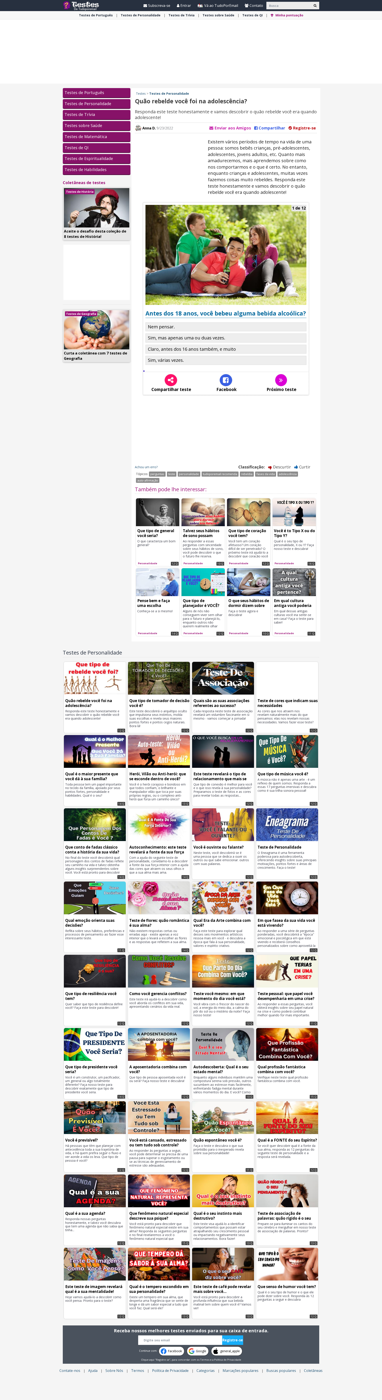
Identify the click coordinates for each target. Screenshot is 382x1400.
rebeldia (246, 474)
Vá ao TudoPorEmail (220, 5)
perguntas (157, 474)
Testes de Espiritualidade (89, 158)
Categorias (206, 1370)
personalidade (189, 474)
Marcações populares (240, 1370)
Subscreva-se (159, 5)
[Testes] (84, 5)
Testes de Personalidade (88, 103)
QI (252, 15)
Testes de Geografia (81, 314)
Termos (204, 1359)
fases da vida (265, 474)
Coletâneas (313, 1370)
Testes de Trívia (80, 114)
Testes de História (80, 192)
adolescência (288, 474)
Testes (141, 93)
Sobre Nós (114, 1370)
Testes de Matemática (86, 136)
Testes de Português (84, 92)
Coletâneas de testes (84, 182)
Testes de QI (76, 147)
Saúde (218, 15)
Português (96, 15)
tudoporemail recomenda (220, 474)
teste (171, 474)
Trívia (181, 15)
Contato (256, 5)
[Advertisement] (191, 51)
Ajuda (92, 1370)
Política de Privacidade (227, 1359)
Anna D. (148, 128)
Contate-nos (69, 1370)
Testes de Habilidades (86, 169)
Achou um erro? (146, 467)
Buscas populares (281, 1370)
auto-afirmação (147, 480)
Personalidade (140, 15)
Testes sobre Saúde (83, 125)
